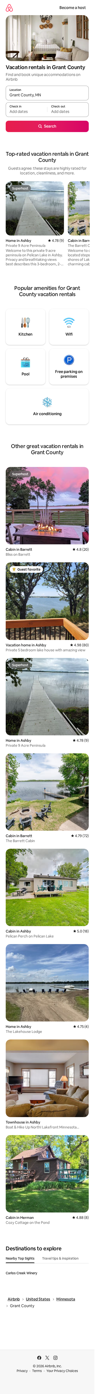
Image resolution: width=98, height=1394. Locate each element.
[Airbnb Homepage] (9, 7)
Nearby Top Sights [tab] (20, 1258)
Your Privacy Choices (62, 1371)
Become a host (72, 7)
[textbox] (26, 112)
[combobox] (47, 95)
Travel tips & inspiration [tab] (60, 1258)
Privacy (22, 1371)
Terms (37, 1371)
